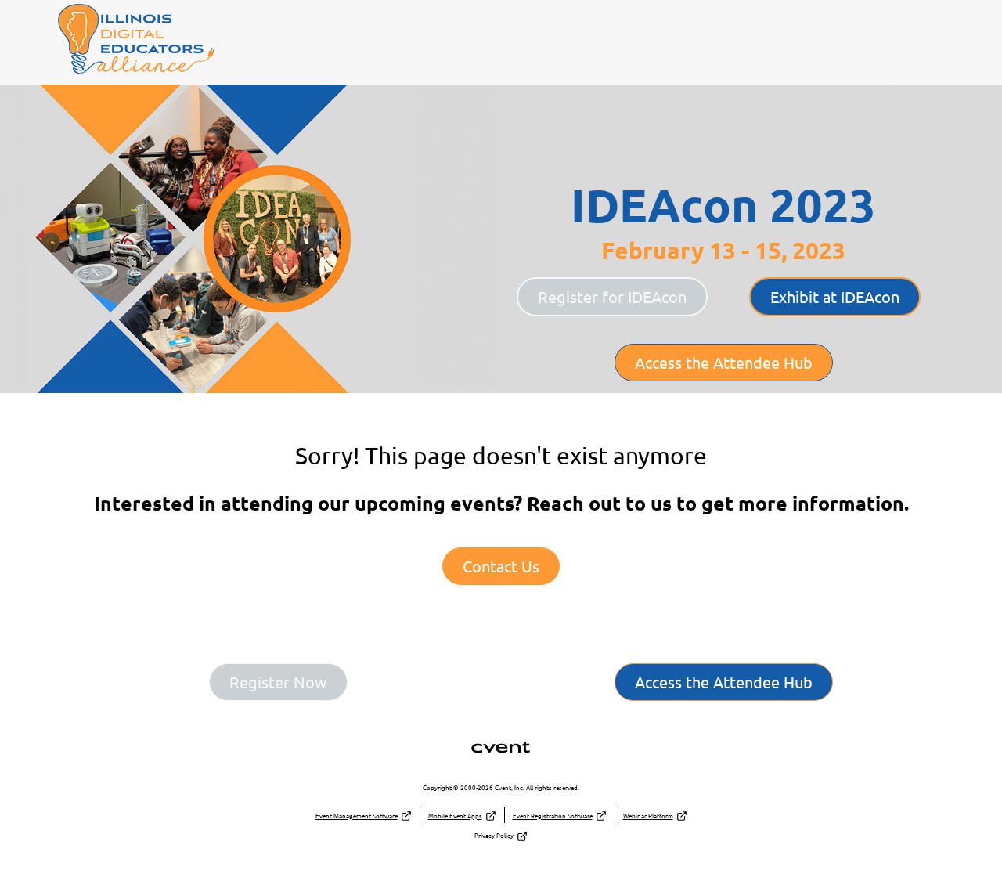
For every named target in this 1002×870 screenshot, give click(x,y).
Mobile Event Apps (455, 815)
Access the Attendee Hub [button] (724, 362)
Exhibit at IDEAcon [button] (834, 296)
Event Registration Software (553, 815)
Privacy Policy (494, 834)
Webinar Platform (648, 815)
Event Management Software (356, 815)
